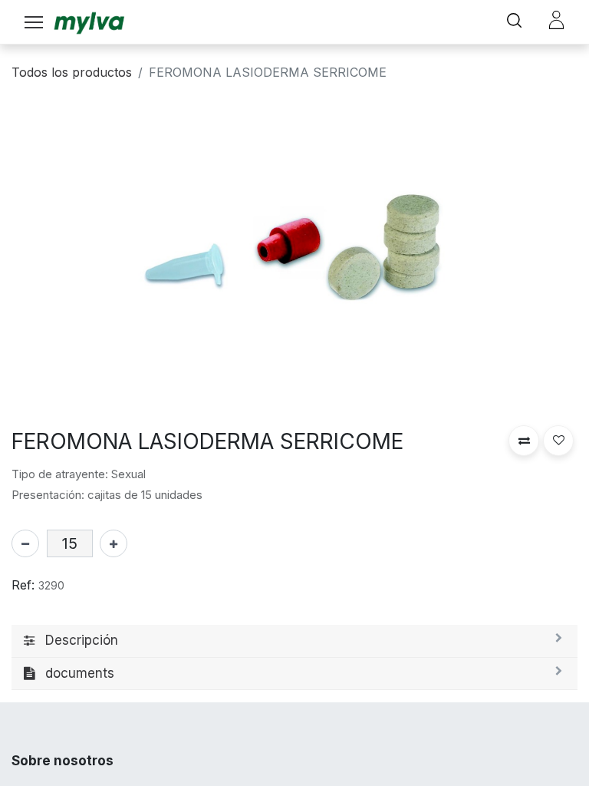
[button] (523, 440)
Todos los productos (72, 72)
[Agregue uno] (113, 543)
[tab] (294, 641)
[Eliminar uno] (25, 543)
